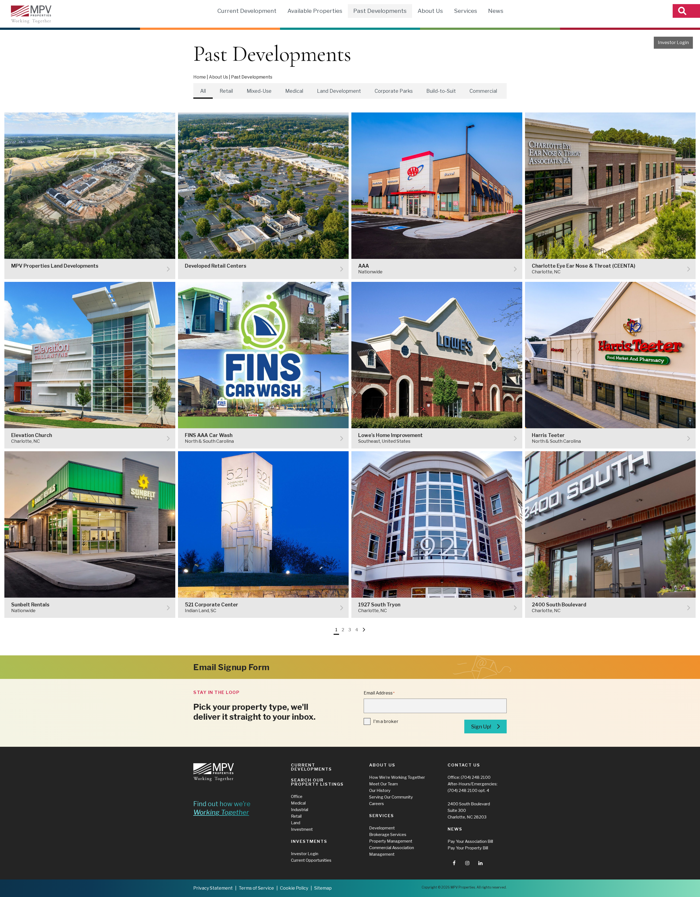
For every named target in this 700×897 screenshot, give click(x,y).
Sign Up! (481, 727)
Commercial (483, 91)
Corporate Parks (394, 91)
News (495, 10)
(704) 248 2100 (476, 777)
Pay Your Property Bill (468, 848)
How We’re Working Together (397, 777)
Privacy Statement (213, 888)
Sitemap (323, 888)
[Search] (686, 11)
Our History (379, 790)
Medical (294, 91)
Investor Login (673, 42)
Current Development (246, 10)
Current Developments (311, 767)
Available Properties (314, 10)
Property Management (390, 841)
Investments (309, 841)
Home (199, 77)
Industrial (299, 809)
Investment (302, 829)
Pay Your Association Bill (470, 841)
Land (295, 822)
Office (296, 796)
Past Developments (380, 10)
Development (382, 828)
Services (465, 10)
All (203, 91)
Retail (226, 91)
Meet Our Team (383, 784)
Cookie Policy (294, 888)
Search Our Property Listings (317, 782)
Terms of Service (256, 888)
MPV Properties (31, 14)
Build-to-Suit (441, 91)
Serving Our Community (391, 797)
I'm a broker (385, 721)
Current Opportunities (311, 860)
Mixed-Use (259, 91)
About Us (430, 10)
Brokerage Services (387, 834)
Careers (376, 803)
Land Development (339, 91)
